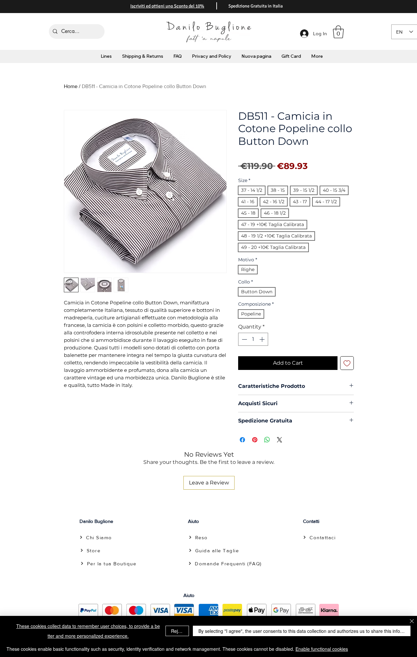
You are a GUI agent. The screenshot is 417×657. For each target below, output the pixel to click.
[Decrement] (243, 339)
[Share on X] (279, 440)
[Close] (412, 621)
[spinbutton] (253, 339)
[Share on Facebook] (242, 440)
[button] (338, 31)
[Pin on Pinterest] (255, 440)
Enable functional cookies (321, 649)
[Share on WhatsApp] (267, 440)
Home (71, 86)
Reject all (180, 631)
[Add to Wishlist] (347, 363)
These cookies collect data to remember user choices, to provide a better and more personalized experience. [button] (88, 631)
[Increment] (262, 339)
